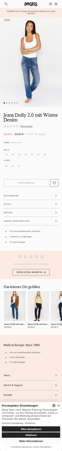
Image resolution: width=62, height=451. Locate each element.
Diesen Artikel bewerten (29, 272)
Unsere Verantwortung (16, 221)
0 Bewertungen (26, 126)
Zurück (7, 20)
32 (19, 166)
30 (12, 166)
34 (6, 154)
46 (44, 154)
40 (25, 154)
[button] (56, 3)
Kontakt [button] (8, 395)
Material (8, 212)
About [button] (7, 375)
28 (6, 166)
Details (7, 204)
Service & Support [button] (13, 385)
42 (32, 154)
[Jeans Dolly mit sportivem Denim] (15, 306)
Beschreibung (11, 196)
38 (19, 154)
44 (38, 154)
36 (13, 154)
